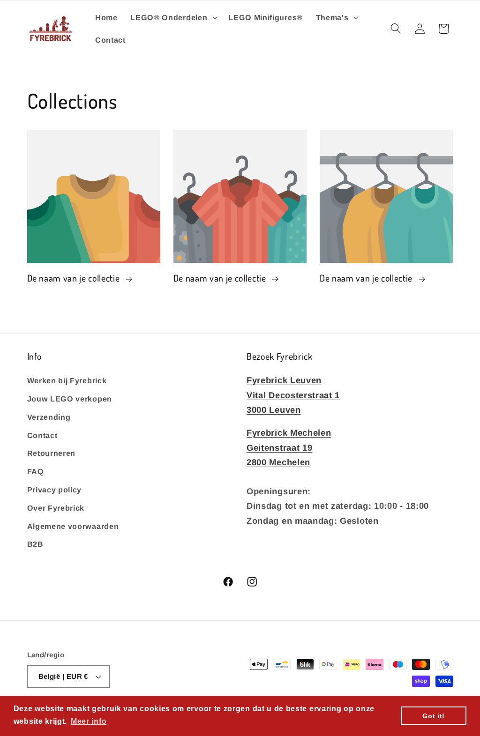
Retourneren (51, 453)
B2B (35, 544)
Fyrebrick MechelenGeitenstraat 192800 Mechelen (289, 447)
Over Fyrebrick (56, 508)
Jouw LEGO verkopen (69, 398)
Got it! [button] (433, 716)
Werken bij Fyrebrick (67, 380)
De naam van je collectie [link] (74, 278)
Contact (42, 435)
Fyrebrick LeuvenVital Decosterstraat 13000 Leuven (293, 394)
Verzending (49, 417)
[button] (173, 17)
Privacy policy (54, 489)
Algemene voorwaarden (73, 526)
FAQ (35, 471)
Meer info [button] (88, 721)
